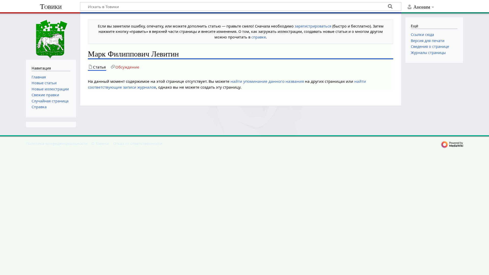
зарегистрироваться (313, 26)
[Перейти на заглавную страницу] (51, 36)
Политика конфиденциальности (57, 143)
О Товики (100, 143)
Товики (51, 6)
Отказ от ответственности (137, 143)
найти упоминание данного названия (267, 81)
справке (258, 37)
